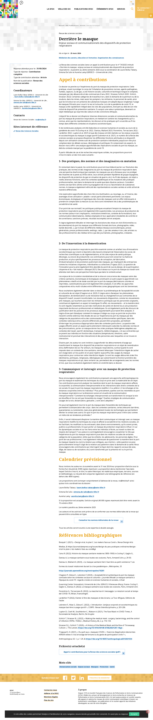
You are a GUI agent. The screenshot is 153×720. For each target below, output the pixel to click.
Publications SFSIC (83, 9)
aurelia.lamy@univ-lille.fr (32, 108)
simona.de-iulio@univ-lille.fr (25, 102)
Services (121, 9)
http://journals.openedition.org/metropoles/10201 (81, 570)
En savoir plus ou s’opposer (118, 714)
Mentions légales (51, 697)
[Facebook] (65, 678)
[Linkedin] (81, 678)
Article (82, 25)
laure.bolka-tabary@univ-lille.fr (27, 97)
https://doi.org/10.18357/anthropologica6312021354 (109, 639)
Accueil (61, 25)
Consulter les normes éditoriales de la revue (99, 520)
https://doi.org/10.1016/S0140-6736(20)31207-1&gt (100, 628)
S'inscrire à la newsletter (99, 678)
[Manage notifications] (148, 711)
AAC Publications (72, 25)
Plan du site (49, 700)
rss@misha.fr (40, 120)
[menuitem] (50, 9)
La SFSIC (50, 9)
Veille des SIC (64, 9)
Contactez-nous (50, 690)
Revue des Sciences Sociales (27, 131)
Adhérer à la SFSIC (51, 693)
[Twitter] (73, 678)
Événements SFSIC (105, 9)
